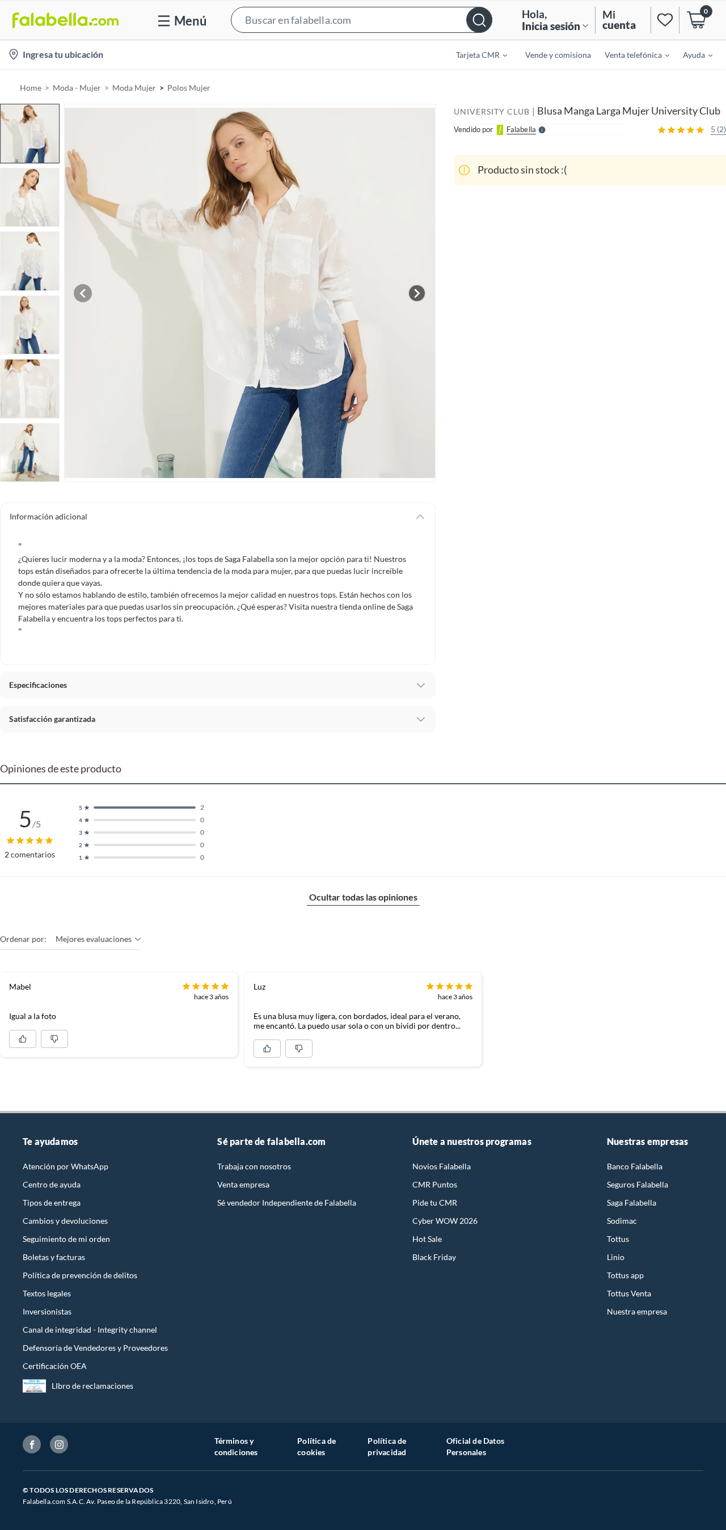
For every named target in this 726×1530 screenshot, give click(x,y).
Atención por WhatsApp (65, 1166)
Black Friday (434, 1257)
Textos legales (47, 1293)
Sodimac (622, 1220)
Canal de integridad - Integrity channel (90, 1329)
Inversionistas (47, 1311)
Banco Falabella (634, 1166)
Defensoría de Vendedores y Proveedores (95, 1348)
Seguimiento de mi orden (66, 1239)
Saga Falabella (631, 1202)
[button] (361, 20)
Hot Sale (427, 1239)
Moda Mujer (134, 87)
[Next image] (417, 293)
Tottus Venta (629, 1293)
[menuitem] (474, 54)
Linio (615, 1257)
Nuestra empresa (637, 1311)
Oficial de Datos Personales (475, 1446)
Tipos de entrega (52, 1202)
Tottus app (625, 1275)
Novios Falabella (441, 1166)
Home (30, 87)
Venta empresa (243, 1184)
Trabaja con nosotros (254, 1166)
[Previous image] (83, 293)
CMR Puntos (434, 1184)
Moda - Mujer (77, 87)
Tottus (618, 1239)
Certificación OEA (55, 1366)
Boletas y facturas (54, 1257)
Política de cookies (316, 1446)
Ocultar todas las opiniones (363, 896)
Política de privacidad (387, 1446)
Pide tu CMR (434, 1202)
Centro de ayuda (52, 1184)
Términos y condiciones (236, 1446)
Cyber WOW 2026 (445, 1220)
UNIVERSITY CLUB (492, 111)
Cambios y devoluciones (65, 1220)
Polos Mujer (188, 87)
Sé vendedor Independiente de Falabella (286, 1202)
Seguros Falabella (637, 1184)
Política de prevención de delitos (80, 1275)
